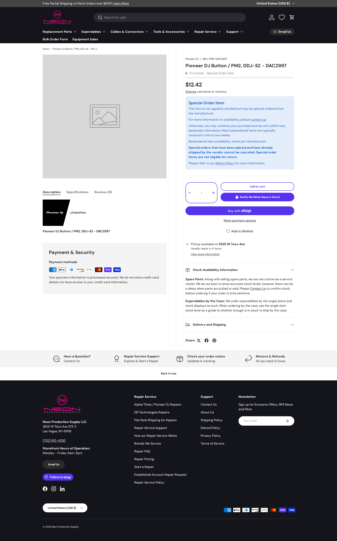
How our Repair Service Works (155, 436)
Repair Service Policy (149, 482)
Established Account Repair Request (160, 475)
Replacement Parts (57, 32)
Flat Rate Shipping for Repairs (155, 420)
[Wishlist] (282, 17)
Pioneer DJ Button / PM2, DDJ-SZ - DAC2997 (76, 49)
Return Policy (225, 163)
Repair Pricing (144, 459)
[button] (292, 17)
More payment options (240, 221)
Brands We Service (147, 443)
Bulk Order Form (55, 39)
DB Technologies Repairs (151, 412)
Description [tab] (52, 192)
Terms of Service (212, 443)
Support (232, 32)
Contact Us (258, 288)
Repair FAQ (142, 451)
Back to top (168, 373)
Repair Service (205, 32)
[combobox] (170, 17)
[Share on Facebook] (206, 340)
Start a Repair (144, 467)
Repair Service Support (150, 428)
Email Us (53, 464)
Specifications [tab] (78, 192)
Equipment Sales (85, 39)
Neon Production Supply (65, 526)
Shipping (190, 92)
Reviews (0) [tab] (103, 192)
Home (46, 49)
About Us (207, 412)
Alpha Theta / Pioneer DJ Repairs (157, 404)
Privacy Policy (211, 436)
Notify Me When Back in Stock (260, 197)
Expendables (91, 32)
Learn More (121, 3)
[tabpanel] (105, 217)
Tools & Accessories (169, 32)
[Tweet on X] (199, 340)
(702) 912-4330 (54, 440)
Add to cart (257, 186)
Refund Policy (210, 428)
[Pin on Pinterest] (214, 340)
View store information (205, 254)
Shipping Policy (212, 420)
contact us (258, 120)
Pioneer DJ (192, 59)
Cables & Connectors (127, 32)
